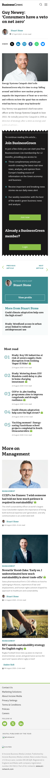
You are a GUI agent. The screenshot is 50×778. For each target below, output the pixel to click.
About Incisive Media (12, 696)
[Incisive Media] (7, 746)
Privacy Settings (9, 700)
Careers (5, 713)
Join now (25, 217)
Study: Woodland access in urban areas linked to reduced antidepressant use (23, 326)
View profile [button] (25, 297)
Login (25, 247)
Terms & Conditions (11, 704)
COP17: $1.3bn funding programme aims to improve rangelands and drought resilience (27, 396)
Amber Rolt (8, 664)
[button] (40, 4)
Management (8, 491)
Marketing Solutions (12, 691)
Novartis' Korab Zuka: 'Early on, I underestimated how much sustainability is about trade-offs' (22, 574)
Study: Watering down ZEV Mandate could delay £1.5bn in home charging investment (27, 377)
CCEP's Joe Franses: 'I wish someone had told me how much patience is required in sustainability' (24, 499)
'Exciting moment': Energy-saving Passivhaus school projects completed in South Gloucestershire (27, 427)
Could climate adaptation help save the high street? (24, 314)
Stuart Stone (17, 30)
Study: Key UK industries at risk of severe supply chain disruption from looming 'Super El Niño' (27, 359)
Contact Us (7, 687)
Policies (5, 709)
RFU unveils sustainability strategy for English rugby (23, 646)
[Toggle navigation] (45, 4)
